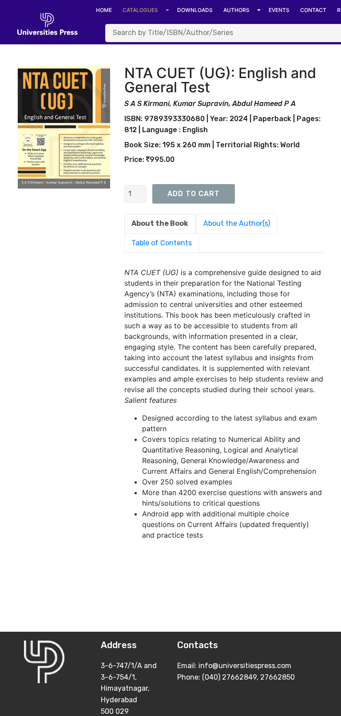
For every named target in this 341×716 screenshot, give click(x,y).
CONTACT (313, 10)
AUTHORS (236, 10)
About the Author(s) (236, 223)
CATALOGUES (140, 10)
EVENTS (279, 10)
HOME (104, 10)
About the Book (159, 223)
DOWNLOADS (195, 10)
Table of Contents (161, 243)
